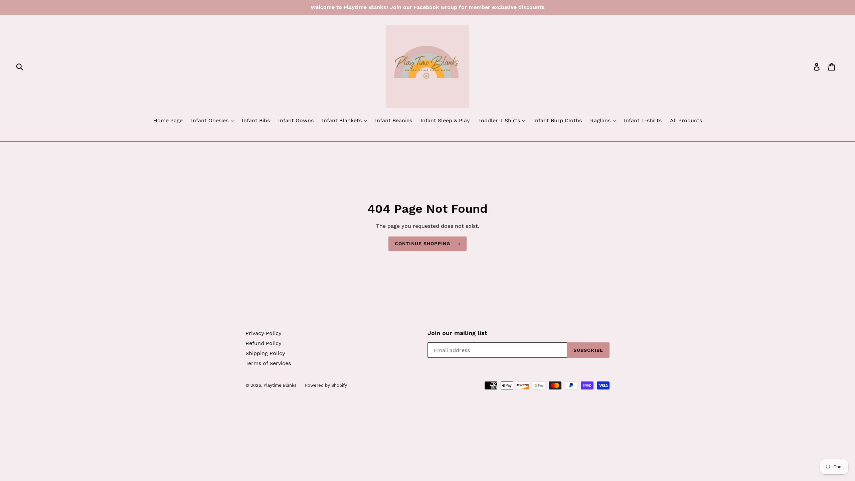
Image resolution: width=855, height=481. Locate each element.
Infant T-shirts (643, 120)
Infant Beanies (393, 120)
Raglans (601, 120)
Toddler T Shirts (500, 120)
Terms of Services (268, 363)
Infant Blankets (342, 120)
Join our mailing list (457, 332)
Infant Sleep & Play (445, 120)
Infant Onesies (210, 120)
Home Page (168, 120)
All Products (686, 120)
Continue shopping (422, 243)
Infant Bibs (256, 120)
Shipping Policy (265, 353)
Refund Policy (263, 343)
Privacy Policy (263, 333)
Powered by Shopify (326, 385)
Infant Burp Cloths (557, 120)
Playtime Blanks (280, 385)
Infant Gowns (296, 120)
